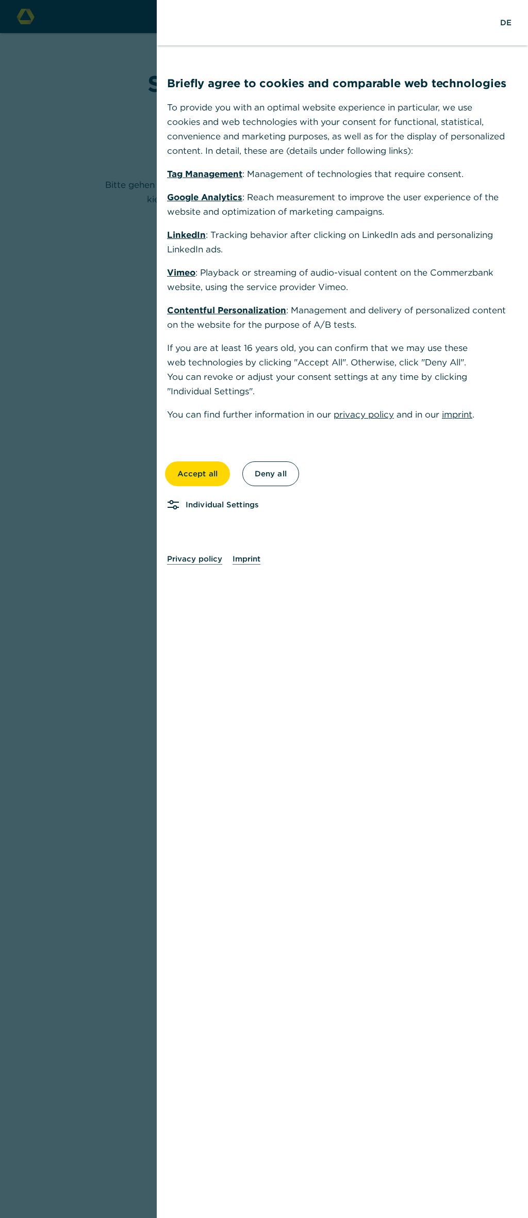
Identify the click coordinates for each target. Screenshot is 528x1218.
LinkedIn (186, 235)
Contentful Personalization (226, 310)
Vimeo (181, 272)
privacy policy (364, 414)
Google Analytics (204, 197)
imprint (457, 414)
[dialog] (264, 609)
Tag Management (204, 174)
